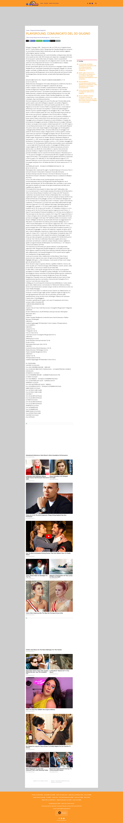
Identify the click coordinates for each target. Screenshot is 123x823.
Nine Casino (87, 797)
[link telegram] (92, 3)
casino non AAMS (78, 797)
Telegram (46, 40)
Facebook (33, 40)
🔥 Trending (80, 61)
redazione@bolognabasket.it (63, 808)
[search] (96, 3)
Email (59, 40)
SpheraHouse (63, 820)
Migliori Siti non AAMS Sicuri (49, 800)
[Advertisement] (61, 16)
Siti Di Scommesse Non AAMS (66, 797)
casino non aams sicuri (61, 794)
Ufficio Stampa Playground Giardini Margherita (38, 37)
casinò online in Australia (39, 797)
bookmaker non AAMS (49, 794)
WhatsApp (40, 40)
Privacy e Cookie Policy (37, 794)
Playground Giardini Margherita (38, 30)
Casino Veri (55, 797)
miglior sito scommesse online (75, 794)
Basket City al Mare (54, 3)
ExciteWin (48, 797)
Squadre (46, 3)
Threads (53, 40)
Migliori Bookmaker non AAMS (64, 800)
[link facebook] (90, 3)
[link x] (88, 3)
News (41, 3)
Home (27, 30)
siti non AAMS (87, 794)
